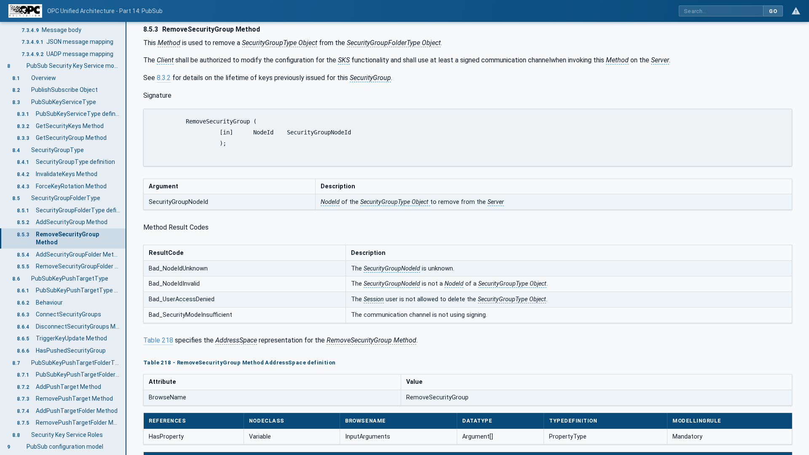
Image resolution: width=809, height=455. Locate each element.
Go (773, 11)
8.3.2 (164, 78)
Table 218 (158, 340)
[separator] (126, 238)
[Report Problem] (796, 11)
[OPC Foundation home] (25, 11)
